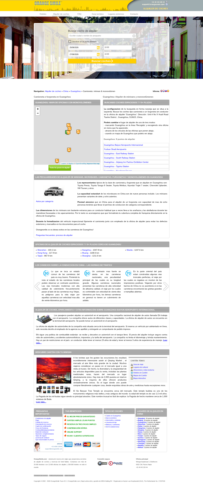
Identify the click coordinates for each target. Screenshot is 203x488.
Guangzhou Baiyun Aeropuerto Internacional (123, 145)
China (65, 91)
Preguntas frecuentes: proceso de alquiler (54, 235)
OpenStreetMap (81, 163)
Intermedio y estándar (113, 420)
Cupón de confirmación (43, 426)
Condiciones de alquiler (43, 418)
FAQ (79, 14)
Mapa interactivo (139, 378)
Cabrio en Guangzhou (113, 416)
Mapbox (71, 163)
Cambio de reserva (41, 422)
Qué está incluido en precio (44, 439)
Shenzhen (41, 250)
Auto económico (111, 418)
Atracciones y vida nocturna (143, 370)
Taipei (40, 256)
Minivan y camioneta (113, 424)
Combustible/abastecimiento (44, 430)
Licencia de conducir (42, 438)
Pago (37, 420)
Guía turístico (98, 14)
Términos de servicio (41, 475)
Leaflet (63, 163)
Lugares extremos (116, 14)
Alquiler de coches (61, 14)
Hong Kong (42, 253)
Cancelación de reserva (43, 424)
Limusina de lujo (111, 422)
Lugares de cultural (140, 367)
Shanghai (86, 256)
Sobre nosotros (69, 475)
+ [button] (38, 109)
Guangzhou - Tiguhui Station (116, 166)
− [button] (38, 113)
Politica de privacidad (56, 475)
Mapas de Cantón (140, 376)
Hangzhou (86, 250)
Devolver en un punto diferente (84, 42)
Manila (130, 250)
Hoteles (43, 14)
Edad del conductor (41, 432)
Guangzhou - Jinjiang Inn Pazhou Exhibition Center (126, 162)
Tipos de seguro (40, 436)
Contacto (134, 14)
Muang (85, 253)
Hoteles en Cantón (140, 373)
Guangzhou (76, 91)
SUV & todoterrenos (112, 427)
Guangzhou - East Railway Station (119, 153)
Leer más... (41, 402)
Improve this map (93, 163)
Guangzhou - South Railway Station (119, 158)
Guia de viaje (138, 364)
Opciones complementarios (44, 434)
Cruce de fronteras (41, 428)
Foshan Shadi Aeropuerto (115, 149)
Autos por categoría (44, 201)
